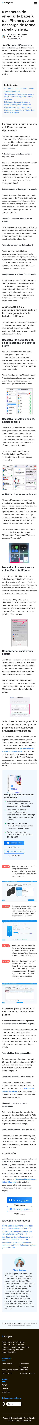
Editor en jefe (7, 1373)
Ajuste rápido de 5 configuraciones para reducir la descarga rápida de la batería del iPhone (18, 96)
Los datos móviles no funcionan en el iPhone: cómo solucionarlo (17, 1238)
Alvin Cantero (21, 34)
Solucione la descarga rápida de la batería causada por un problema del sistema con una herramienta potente (17, 104)
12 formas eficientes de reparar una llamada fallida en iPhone (17, 1232)
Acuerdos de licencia (27, 1373)
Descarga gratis (16, 843)
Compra (5, 1388)
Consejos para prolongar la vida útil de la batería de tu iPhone (19, 111)
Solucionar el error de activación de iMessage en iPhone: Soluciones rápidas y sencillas (19, 1245)
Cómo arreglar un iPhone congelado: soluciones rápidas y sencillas (17, 1227)
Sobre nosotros (7, 1364)
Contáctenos (24, 1364)
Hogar (4, 1323)
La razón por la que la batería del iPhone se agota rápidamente (19, 90)
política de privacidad (10, 1370)
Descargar (6, 1392)
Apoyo (4, 1385)
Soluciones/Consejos (14, 36)
